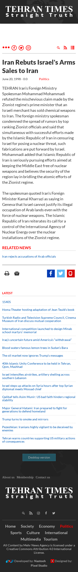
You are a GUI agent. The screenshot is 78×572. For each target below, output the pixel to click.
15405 (6, 302)
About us (8, 477)
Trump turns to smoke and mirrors (25, 419)
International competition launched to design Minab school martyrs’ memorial (37, 330)
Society (27, 526)
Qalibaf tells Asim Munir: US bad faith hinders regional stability (38, 398)
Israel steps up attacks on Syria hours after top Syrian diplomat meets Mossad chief (37, 387)
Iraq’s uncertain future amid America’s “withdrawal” (37, 340)
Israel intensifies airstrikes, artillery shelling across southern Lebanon (36, 376)
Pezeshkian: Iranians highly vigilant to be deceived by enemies (37, 428)
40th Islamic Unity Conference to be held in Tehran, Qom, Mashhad (36, 365)
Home (10, 526)
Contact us (43, 477)
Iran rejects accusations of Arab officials (29, 256)
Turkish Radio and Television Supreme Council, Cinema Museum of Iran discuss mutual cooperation (39, 319)
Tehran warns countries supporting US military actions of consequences (38, 439)
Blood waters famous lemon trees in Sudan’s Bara (35, 348)
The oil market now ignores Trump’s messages (32, 355)
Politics (44, 79)
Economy (47, 526)
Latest (7, 293)
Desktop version (39, 457)
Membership (25, 477)
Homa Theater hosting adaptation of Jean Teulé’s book (38, 309)
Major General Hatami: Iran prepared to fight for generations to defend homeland (34, 409)
